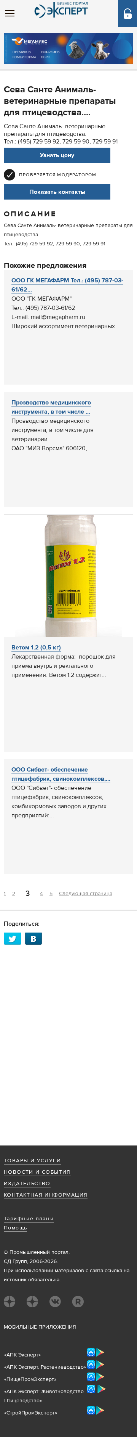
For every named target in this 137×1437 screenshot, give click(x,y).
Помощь (15, 1227)
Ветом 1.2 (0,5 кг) (36, 647)
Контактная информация (46, 1195)
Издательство (27, 1183)
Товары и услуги (32, 1160)
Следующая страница (85, 893)
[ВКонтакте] (35, 938)
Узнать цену (57, 155)
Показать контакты (57, 192)
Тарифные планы (29, 1218)
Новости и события (37, 1172)
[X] (14, 938)
